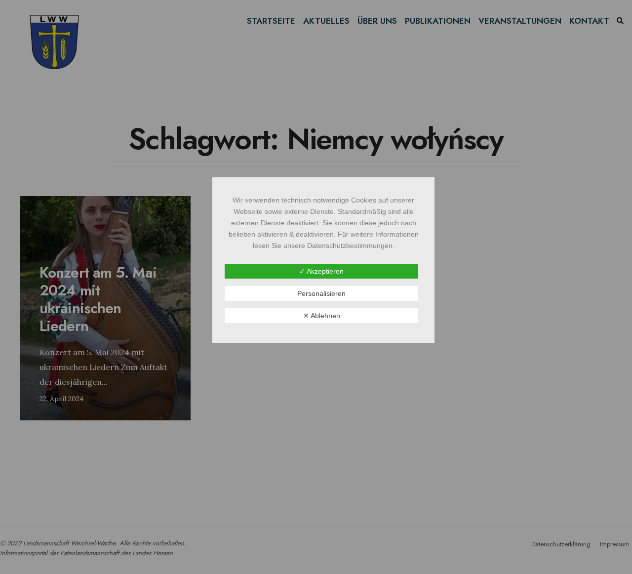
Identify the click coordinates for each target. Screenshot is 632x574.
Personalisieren (321, 293)
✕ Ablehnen (321, 316)
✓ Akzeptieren (321, 271)
